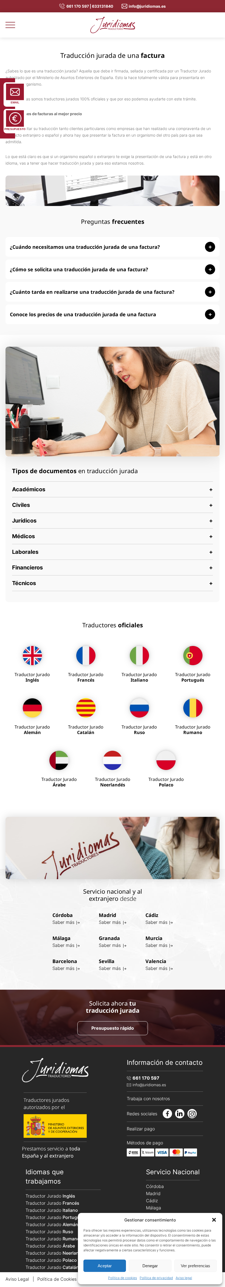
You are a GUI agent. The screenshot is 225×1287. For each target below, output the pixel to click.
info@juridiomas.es (147, 6)
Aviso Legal (17, 1279)
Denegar (150, 1265)
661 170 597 (146, 1078)
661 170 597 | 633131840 (89, 6)
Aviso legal (184, 1278)
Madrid (153, 1193)
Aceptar (105, 1265)
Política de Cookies (57, 1279)
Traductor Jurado (50, 1196)
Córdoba (155, 1186)
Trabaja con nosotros (148, 1098)
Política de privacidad (156, 1278)
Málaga (153, 1207)
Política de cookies (122, 1278)
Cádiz (152, 1200)
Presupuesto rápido (112, 1028)
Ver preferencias (195, 1265)
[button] (214, 1220)
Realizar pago (141, 1128)
